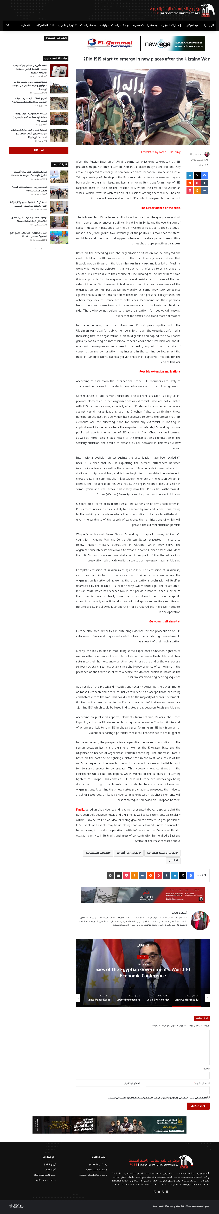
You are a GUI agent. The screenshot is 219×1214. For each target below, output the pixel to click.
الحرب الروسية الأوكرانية (161, 853)
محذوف (143, 957)
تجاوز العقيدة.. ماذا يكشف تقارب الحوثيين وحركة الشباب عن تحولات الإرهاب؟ (29, 86)
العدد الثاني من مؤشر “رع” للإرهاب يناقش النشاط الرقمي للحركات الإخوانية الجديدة (30, 69)
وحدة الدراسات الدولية (115, 25)
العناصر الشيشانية (97, 853)
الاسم (206, 1069)
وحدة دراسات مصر (146, 25)
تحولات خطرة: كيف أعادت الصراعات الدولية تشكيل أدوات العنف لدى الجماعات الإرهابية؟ (29, 134)
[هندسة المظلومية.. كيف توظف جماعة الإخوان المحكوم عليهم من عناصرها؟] (59, 118)
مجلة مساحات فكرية (46, 1180)
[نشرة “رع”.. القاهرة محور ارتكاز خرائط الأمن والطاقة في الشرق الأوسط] (59, 207)
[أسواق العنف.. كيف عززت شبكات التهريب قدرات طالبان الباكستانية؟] (59, 103)
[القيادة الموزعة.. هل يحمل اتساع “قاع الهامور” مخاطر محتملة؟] (59, 237)
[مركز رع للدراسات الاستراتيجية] (182, 10)
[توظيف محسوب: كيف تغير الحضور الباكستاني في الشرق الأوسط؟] (59, 222)
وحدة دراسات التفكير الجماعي (78, 25)
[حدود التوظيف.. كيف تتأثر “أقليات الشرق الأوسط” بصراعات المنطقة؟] (59, 176)
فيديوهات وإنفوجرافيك (45, 1175)
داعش (172, 860)
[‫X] (163, 1192)
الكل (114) (39, 150)
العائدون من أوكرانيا (128, 853)
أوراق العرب (50, 1170)
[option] (143, 973)
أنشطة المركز (46, 25)
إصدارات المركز (172, 25)
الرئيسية (209, 25)
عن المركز (193, 25)
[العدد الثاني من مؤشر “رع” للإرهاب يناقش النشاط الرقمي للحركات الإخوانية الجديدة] (59, 70)
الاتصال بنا (25, 25)
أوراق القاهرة (50, 1165)
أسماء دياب (198, 155)
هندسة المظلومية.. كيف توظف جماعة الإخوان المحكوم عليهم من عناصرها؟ (30, 117)
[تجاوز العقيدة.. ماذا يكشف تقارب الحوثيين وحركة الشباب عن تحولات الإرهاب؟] (59, 87)
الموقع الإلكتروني (132, 1084)
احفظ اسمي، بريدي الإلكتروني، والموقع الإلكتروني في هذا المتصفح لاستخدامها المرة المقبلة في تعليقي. (157, 1098)
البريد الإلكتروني (202, 1084)
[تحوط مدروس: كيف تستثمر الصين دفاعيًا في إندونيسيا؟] (59, 192)
